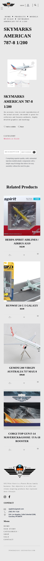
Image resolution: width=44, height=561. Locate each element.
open (33, 63)
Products (20, 17)
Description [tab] (12, 152)
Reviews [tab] (28, 152)
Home (8, 17)
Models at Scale (12, 139)
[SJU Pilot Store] (8, 5)
